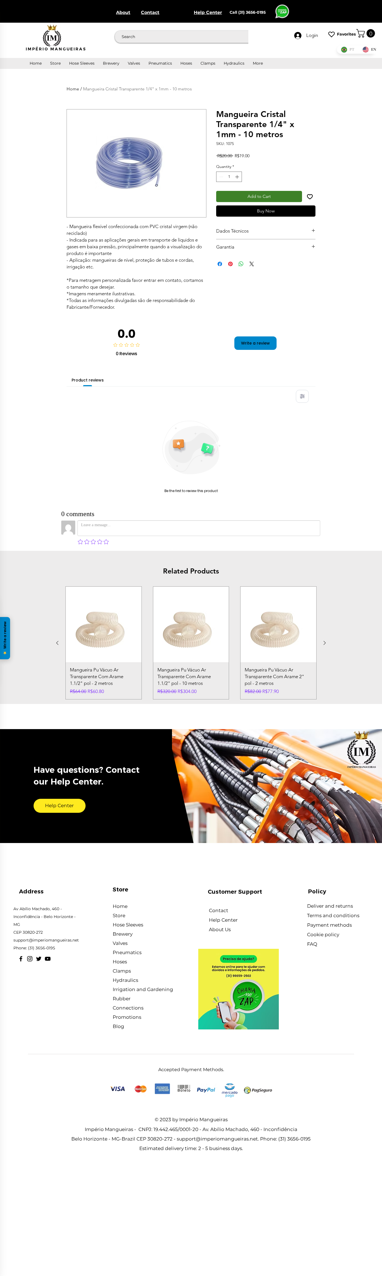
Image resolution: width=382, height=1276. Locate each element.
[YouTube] (47, 958)
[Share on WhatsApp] (241, 264)
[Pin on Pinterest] (230, 264)
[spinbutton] (229, 177)
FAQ (312, 944)
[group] (191, 643)
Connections (128, 1008)
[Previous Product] (57, 643)
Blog (118, 1026)
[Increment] (237, 177)
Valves (120, 943)
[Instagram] (29, 958)
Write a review (255, 343)
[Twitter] (38, 958)
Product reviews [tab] (88, 380)
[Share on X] (251, 264)
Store (119, 915)
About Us (220, 929)
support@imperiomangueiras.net (46, 940)
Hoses (120, 961)
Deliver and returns (330, 906)
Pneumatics (127, 952)
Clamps (122, 971)
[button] (366, 33)
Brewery (123, 934)
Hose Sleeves (128, 925)
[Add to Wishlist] (309, 196)
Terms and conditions (333, 915)
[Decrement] (220, 177)
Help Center (224, 920)
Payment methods (329, 925)
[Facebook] (20, 958)
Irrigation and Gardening (143, 989)
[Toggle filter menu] (302, 396)
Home (73, 89)
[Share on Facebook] (219, 264)
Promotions (127, 1017)
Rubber (122, 998)
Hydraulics (125, 980)
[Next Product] (324, 643)
